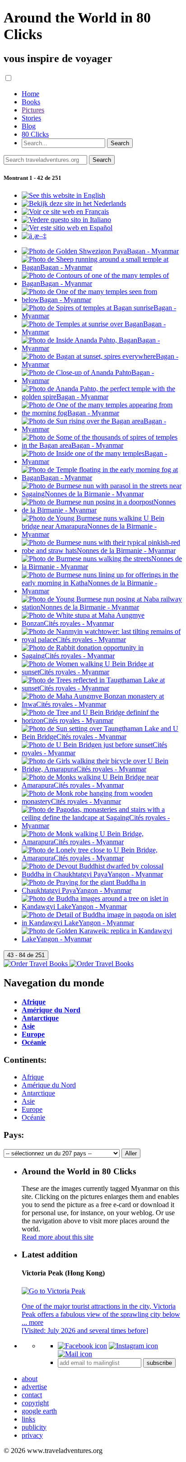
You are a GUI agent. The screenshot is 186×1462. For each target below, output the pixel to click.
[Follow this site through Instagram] (133, 1346)
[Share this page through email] (75, 1354)
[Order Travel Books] (69, 963)
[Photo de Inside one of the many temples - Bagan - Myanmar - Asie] (102, 461)
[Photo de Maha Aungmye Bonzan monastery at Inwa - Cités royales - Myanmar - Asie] (102, 704)
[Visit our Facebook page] (82, 1346)
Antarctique (38, 1093)
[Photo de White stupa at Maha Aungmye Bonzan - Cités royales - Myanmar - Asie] (102, 623)
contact (32, 1395)
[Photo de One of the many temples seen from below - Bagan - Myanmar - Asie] (102, 299)
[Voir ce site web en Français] (65, 211)
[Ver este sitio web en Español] (67, 228)
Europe (32, 1109)
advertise (34, 1387)
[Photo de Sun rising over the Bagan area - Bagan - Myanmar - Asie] (102, 429)
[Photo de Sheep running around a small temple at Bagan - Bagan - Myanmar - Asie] (102, 267)
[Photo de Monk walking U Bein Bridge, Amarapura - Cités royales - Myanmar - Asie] (102, 842)
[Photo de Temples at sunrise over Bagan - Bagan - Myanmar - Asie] (102, 332)
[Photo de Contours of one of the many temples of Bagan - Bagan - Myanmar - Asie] (102, 283)
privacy (32, 1435)
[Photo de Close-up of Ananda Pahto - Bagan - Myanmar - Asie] (102, 380)
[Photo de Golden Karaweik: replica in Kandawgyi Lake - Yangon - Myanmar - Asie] (102, 939)
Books (31, 102)
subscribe (159, 1362)
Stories (31, 118)
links (28, 1419)
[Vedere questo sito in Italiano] (66, 219)
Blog (29, 126)
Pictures (33, 110)
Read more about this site (57, 1237)
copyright (35, 1403)
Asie (28, 1101)
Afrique (33, 1077)
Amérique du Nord (49, 1085)
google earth (39, 1411)
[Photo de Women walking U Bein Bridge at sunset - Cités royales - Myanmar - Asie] (102, 672)
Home (30, 94)
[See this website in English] (63, 195)
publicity (34, 1427)
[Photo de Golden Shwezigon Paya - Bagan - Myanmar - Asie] (100, 251)
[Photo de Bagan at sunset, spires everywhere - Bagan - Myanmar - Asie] (102, 364)
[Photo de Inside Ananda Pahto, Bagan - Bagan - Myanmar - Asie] (102, 348)
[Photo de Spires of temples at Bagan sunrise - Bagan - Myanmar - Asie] (102, 316)
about (29, 1378)
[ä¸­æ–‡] (34, 236)
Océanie (33, 1117)
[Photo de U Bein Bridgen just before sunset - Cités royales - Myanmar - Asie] (102, 753)
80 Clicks (35, 134)
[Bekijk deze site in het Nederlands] (74, 203)
